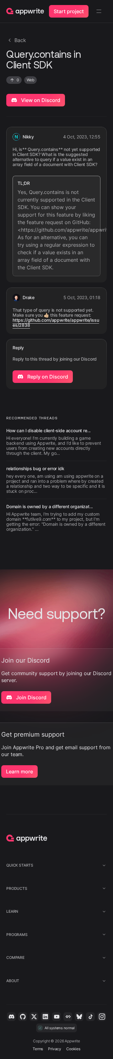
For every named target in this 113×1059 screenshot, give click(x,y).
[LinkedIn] (45, 1016)
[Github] (22, 1016)
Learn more (19, 771)
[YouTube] (56, 1016)
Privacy (54, 1048)
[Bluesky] (79, 1016)
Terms (38, 1048)
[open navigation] (99, 11)
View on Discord (40, 100)
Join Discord (30, 697)
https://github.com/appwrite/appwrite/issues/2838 (56, 323)
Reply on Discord (47, 377)
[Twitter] (34, 1016)
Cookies (73, 1048)
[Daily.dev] (67, 1016)
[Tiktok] (90, 1016)
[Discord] (11, 1016)
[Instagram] (101, 1016)
